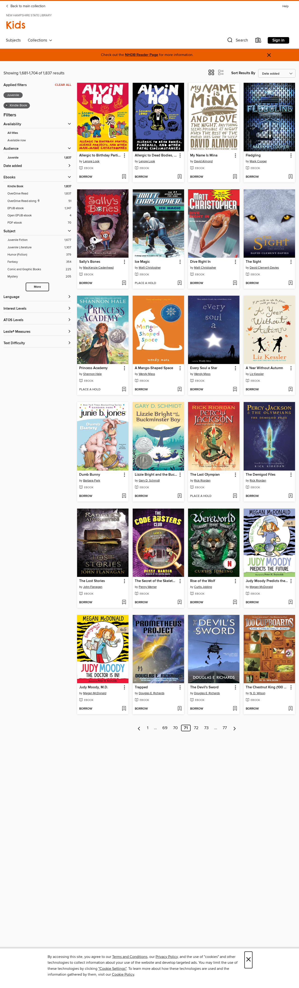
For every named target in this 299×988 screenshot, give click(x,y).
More (37, 287)
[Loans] (258, 41)
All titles (12, 133)
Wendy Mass (147, 374)
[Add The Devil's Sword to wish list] (235, 709)
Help (285, 6)
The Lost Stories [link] (92, 581)
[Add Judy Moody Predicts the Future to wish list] (290, 603)
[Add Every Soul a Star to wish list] (235, 390)
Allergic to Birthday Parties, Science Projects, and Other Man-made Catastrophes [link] (100, 155)
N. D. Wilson (257, 693)
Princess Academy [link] (93, 368)
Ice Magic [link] (142, 262)
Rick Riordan (202, 480)
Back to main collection (27, 6)
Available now (16, 140)
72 (196, 728)
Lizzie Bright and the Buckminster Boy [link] (156, 475)
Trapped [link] (141, 687)
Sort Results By (243, 73)
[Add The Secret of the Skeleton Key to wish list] (179, 603)
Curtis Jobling (203, 587)
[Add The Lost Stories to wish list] (124, 603)
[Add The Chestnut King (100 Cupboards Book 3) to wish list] (290, 709)
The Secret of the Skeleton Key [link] (156, 581)
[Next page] (234, 728)
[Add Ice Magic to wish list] (179, 283)
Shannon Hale (92, 374)
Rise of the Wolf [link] (202, 581)
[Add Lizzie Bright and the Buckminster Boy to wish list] (179, 496)
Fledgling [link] (253, 155)
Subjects (13, 40)
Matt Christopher (150, 268)
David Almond (203, 161)
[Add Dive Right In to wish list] (235, 283)
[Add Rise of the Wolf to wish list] (235, 603)
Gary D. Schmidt (149, 480)
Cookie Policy (123, 974)
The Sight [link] (253, 262)
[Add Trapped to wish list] (179, 709)
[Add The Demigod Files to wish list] (290, 496)
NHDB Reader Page (141, 54)
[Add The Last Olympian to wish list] (235, 496)
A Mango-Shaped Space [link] (154, 368)
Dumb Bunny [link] (89, 475)
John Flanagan (92, 587)
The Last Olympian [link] (205, 475)
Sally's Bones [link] (89, 262)
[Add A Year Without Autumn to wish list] (290, 390)
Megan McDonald (261, 587)
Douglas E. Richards (151, 693)
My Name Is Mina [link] (203, 155)
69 (164, 728)
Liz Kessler (257, 374)
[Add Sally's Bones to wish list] (124, 283)
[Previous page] (139, 728)
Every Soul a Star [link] (203, 368)
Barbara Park (91, 480)
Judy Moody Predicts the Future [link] (267, 581)
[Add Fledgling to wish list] (290, 177)
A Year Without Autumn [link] (264, 368)
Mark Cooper (258, 161)
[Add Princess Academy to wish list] (124, 390)
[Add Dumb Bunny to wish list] (124, 496)
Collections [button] (38, 40)
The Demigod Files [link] (260, 475)
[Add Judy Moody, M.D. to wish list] (124, 709)
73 (206, 728)
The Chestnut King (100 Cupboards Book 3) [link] (267, 687)
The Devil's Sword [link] (204, 687)
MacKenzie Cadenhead (98, 268)
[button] (237, 41)
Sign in (278, 40)
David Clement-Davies (264, 268)
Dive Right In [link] (200, 262)
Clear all (63, 85)
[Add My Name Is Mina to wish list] (235, 177)
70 (175, 728)
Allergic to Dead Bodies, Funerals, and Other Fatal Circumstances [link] (156, 155)
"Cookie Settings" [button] (112, 968)
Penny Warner (148, 587)
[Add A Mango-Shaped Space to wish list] (179, 390)
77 (225, 728)
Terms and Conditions (129, 956)
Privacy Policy (167, 956)
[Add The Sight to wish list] (290, 283)
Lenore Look (91, 161)
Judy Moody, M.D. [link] (93, 687)
